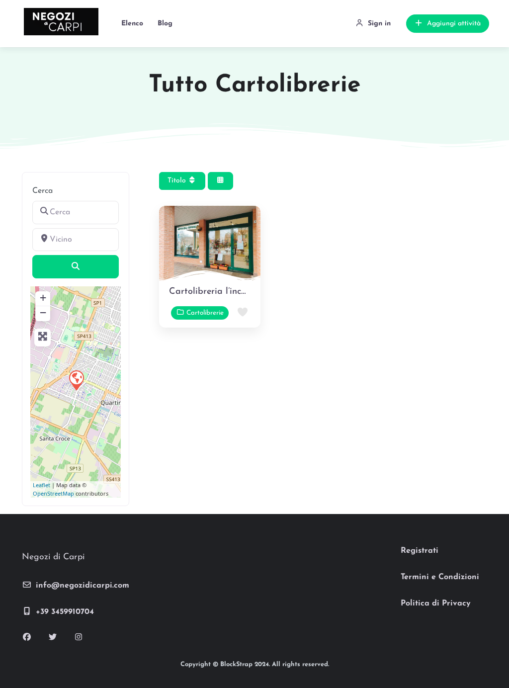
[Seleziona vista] (221, 181)
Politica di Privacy (436, 603)
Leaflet (41, 485)
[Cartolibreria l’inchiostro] (76, 379)
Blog (165, 23)
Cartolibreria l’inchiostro (219, 291)
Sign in (379, 23)
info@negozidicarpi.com (82, 586)
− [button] (43, 312)
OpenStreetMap (53, 493)
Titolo (178, 180)
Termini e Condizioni (440, 577)
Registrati (419, 551)
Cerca (42, 191)
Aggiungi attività (454, 23)
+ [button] (43, 297)
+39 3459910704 (65, 612)
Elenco (132, 23)
